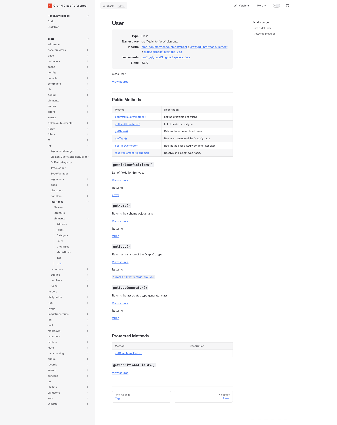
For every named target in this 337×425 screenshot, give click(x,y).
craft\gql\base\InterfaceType (163, 52)
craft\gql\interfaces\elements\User (164, 47)
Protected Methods (264, 33)
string (115, 236)
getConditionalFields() (128, 353)
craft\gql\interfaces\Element (208, 47)
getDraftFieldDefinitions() (130, 116)
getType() (121, 138)
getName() (121, 131)
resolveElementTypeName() (132, 152)
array (115, 195)
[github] (287, 5)
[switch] (276, 6)
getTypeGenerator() (127, 145)
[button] (68, 16)
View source (120, 81)
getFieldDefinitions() (127, 124)
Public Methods (262, 28)
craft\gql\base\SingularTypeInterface (165, 57)
